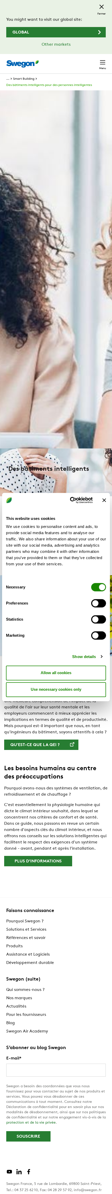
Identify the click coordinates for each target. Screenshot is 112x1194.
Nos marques (19, 998)
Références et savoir (26, 938)
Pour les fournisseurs (26, 1015)
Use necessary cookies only (56, 689)
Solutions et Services (26, 930)
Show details (84, 656)
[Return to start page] (22, 64)
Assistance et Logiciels (28, 954)
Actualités (16, 1006)
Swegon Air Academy (27, 1031)
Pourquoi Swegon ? (24, 921)
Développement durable (30, 963)
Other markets (56, 45)
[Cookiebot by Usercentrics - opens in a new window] (70, 500)
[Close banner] (104, 500)
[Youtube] (9, 1174)
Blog (10, 1023)
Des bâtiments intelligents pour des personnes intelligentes (49, 85)
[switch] (98, 603)
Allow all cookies (56, 672)
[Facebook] (29, 1174)
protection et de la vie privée (31, 1123)
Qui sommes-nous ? (25, 990)
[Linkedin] (19, 1174)
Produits (14, 946)
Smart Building (23, 79)
